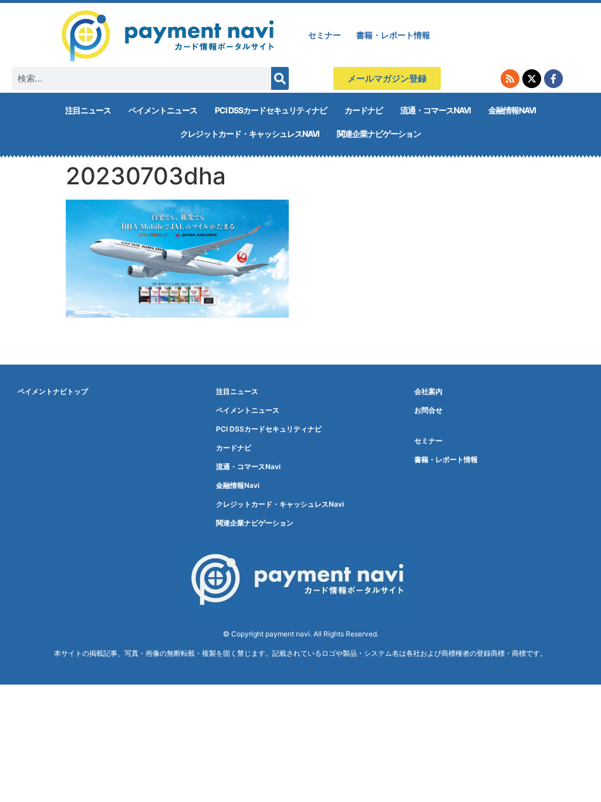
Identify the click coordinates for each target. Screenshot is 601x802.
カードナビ (364, 110)
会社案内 (428, 391)
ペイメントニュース (163, 110)
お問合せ (428, 410)
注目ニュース (88, 110)
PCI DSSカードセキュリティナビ (271, 110)
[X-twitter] (531, 78)
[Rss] (510, 78)
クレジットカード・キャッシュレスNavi (249, 134)
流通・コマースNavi (435, 110)
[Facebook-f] (553, 78)
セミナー (324, 35)
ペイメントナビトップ (53, 391)
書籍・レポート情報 (393, 35)
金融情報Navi (512, 110)
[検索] (280, 78)
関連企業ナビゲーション (379, 134)
